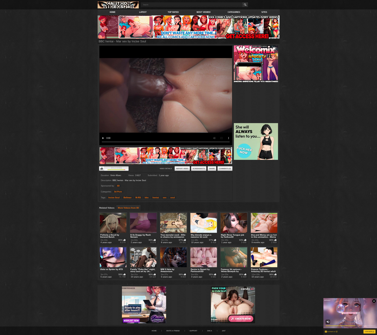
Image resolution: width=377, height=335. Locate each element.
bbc (147, 197)
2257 (223, 331)
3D (118, 186)
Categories (234, 12)
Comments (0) (225, 168)
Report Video (182, 168)
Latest (143, 12)
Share (212, 168)
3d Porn (118, 191)
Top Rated (173, 12)
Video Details (166, 168)
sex (164, 197)
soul (172, 197)
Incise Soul (114, 197)
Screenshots (199, 168)
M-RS (138, 197)
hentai (156, 197)
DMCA (209, 331)
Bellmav (128, 197)
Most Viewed (203, 12)
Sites (264, 12)
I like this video (101, 168)
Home (112, 12)
